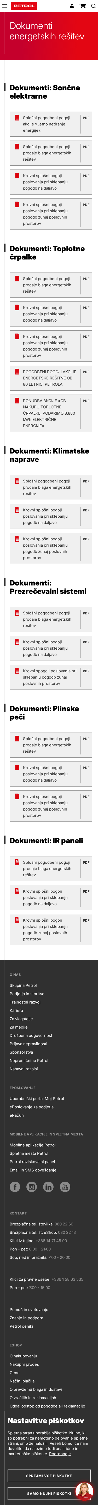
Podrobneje (60, 1453)
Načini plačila (22, 1381)
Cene (15, 1372)
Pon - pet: (19, 1249)
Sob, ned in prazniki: (28, 1257)
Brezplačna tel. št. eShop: (33, 1232)
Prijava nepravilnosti (28, 1043)
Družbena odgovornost (31, 1035)
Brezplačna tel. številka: (32, 1224)
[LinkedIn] (48, 1187)
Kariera (16, 1010)
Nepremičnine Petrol (29, 1060)
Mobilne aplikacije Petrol (33, 1145)
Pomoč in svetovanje (29, 1309)
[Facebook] (15, 1187)
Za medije (19, 1027)
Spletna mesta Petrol (29, 1153)
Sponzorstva (21, 1052)
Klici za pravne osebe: (30, 1279)
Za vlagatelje (21, 1018)
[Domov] (24, 6)
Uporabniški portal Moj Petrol (37, 1098)
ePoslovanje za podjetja (32, 1106)
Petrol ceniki (21, 1326)
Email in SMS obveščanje (33, 1170)
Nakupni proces (24, 1364)
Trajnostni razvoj (25, 1002)
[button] (4, 7)
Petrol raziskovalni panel (32, 1161)
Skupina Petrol (23, 985)
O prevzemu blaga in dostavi (36, 1389)
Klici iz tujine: (22, 1240)
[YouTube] (65, 1187)
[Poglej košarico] (82, 6)
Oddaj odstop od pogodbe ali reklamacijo (47, 1406)
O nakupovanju (23, 1355)
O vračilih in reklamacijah (33, 1397)
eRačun (17, 1115)
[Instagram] (31, 1187)
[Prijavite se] (71, 6)
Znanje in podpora (26, 1317)
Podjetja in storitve (27, 993)
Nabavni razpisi (24, 1068)
